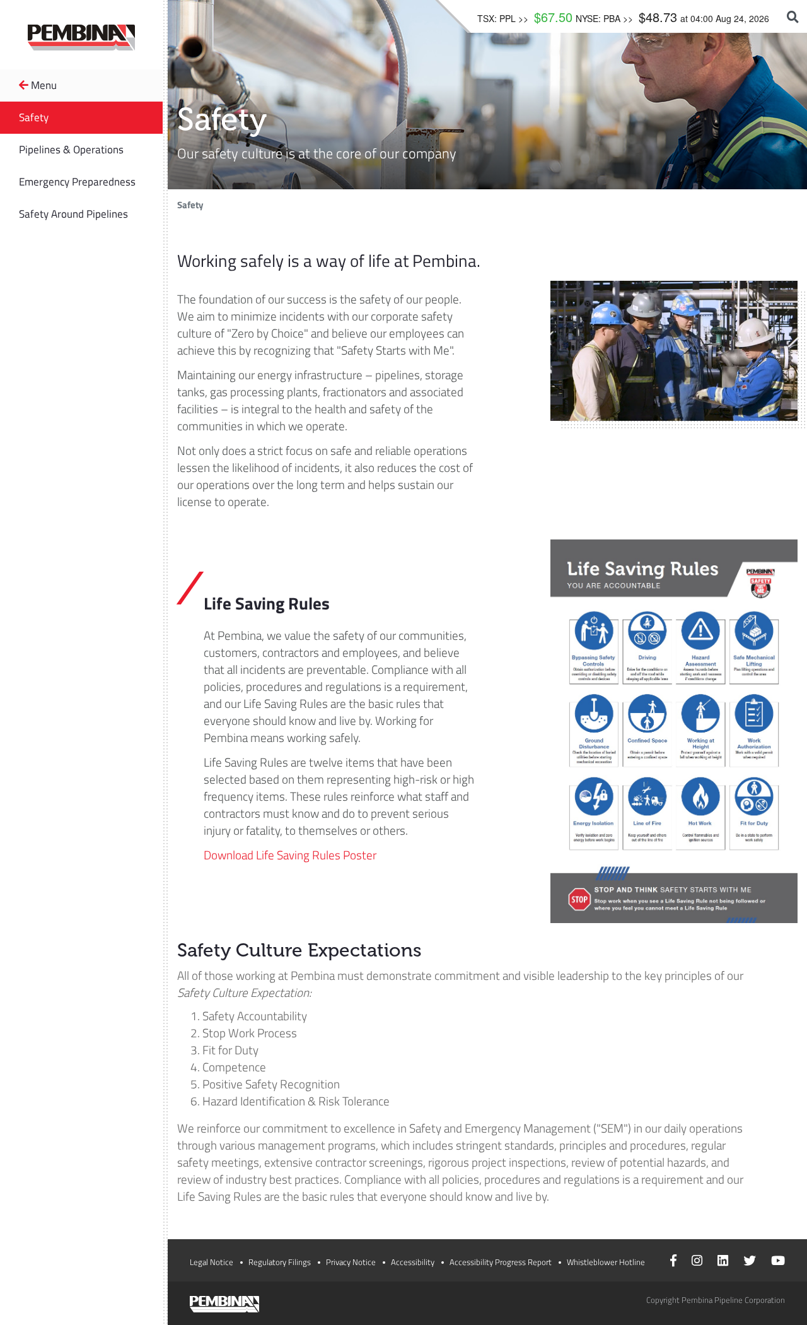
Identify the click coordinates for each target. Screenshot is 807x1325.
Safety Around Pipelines (73, 214)
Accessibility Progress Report (501, 1262)
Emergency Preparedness (77, 182)
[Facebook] (673, 1262)
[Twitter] (749, 1262)
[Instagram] (697, 1262)
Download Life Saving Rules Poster (290, 854)
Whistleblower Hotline (606, 1262)
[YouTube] (778, 1262)
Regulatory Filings (279, 1262)
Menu (42, 85)
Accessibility (412, 1262)
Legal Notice (211, 1262)
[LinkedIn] (722, 1262)
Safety (34, 117)
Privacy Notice (351, 1262)
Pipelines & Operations (71, 149)
